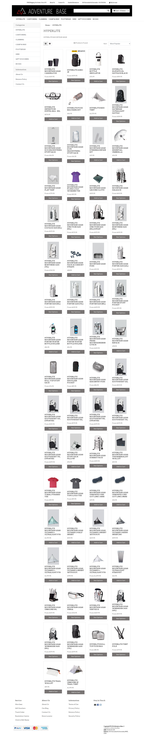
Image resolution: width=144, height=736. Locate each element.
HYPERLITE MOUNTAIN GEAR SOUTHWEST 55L (75, 418)
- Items (120, 11)
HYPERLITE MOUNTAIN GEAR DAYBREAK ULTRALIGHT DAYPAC (120, 109)
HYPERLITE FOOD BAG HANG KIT (75, 109)
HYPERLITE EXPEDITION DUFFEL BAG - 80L (52, 109)
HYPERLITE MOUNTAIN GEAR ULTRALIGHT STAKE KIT (120, 569)
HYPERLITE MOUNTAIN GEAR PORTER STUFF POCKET (120, 302)
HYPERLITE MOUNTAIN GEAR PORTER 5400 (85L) (98, 302)
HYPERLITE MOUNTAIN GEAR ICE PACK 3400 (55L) (53, 226)
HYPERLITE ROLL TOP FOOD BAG (97, 645)
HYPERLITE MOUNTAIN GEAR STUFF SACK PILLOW (75, 456)
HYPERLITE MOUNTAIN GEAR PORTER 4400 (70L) (75, 302)
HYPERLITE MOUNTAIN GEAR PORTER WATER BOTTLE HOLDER (53, 341)
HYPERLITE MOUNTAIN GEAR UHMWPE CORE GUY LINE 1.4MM (98, 494)
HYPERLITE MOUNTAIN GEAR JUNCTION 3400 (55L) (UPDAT (98, 226)
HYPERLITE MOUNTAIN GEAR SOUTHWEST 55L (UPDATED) (98, 418)
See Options (53, 81)
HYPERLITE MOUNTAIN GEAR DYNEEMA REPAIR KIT (98, 149)
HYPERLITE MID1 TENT (97, 109)
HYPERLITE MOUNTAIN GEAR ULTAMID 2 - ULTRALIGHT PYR (53, 531)
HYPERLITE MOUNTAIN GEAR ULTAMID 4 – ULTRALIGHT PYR (98, 569)
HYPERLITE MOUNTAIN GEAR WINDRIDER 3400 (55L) (53, 645)
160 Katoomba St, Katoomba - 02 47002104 (94, 2)
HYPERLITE (20, 19)
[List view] (50, 44)
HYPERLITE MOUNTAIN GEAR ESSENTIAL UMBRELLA (120, 149)
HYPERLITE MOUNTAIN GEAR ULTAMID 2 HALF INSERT (75, 531)
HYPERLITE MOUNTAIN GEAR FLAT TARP (53, 188)
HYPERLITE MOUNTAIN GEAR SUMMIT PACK (98, 456)
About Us (52, 2)
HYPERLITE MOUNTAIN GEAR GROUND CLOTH (98, 188)
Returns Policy (21, 79)
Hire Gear (18, 704)
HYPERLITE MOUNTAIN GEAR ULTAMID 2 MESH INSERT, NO (120, 531)
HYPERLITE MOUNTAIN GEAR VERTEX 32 (98, 607)
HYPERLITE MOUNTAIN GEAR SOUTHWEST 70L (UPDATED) (53, 456)
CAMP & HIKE (54, 19)
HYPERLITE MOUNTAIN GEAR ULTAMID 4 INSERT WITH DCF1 (75, 569)
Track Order (19, 712)
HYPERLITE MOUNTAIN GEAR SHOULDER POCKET (75, 380)
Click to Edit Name (22, 720)
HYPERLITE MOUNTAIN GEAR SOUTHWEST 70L (120, 418)
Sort (105, 43)
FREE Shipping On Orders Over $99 (36, 2)
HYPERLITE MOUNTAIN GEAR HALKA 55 (120, 188)
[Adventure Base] (41, 11)
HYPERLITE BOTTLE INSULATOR (95, 71)
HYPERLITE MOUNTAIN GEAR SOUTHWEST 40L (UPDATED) (53, 418)
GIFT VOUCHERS (84, 19)
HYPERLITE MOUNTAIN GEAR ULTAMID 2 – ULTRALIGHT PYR (53, 569)
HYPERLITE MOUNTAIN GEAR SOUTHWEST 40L (120, 380)
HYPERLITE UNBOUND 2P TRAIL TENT (73, 682)
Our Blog (45, 708)
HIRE (74, 19)
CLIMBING (43, 19)
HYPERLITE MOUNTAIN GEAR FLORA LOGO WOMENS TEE (75, 188)
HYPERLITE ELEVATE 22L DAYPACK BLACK (120, 71)
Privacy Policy (74, 708)
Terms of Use (73, 704)
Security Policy (74, 716)
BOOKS (95, 19)
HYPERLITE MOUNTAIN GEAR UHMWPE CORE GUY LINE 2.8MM (120, 494)
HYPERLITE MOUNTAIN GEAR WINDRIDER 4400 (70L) (75, 645)
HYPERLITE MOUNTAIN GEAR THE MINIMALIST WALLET (120, 456)
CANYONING (32, 19)
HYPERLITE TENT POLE (120, 645)
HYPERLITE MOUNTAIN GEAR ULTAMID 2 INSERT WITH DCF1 (98, 531)
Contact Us (61, 2)
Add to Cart (98, 81)
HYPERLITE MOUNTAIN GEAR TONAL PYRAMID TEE (53, 494)
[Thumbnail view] (46, 44)
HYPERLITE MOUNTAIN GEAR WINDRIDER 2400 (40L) (120, 607)
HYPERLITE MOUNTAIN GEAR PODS (98, 264)
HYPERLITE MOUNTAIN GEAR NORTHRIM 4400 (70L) (53, 264)
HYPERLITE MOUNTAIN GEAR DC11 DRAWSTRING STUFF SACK (53, 149)
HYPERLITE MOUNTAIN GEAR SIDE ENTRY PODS (98, 380)
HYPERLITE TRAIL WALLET (53, 682)
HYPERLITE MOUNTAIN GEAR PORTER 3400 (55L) (53, 302)
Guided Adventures (73, 2)
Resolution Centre (22, 716)
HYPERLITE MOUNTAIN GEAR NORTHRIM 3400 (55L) (120, 226)
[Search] (108, 11)
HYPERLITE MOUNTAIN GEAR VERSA (75, 607)
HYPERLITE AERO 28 (75, 71)
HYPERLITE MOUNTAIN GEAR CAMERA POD (53, 71)
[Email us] (95, 705)
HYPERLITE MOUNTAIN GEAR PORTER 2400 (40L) (120, 264)
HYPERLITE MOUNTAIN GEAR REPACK (120, 341)
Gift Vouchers (20, 708)
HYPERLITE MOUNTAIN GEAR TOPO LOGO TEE (75, 494)
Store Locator (47, 716)
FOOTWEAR (66, 19)
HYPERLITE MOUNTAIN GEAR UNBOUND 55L (53, 607)
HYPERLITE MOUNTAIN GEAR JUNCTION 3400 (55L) (75, 226)
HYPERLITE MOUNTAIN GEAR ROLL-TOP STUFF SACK (53, 380)
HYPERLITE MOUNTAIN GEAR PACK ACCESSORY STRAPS (75, 264)
